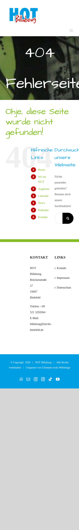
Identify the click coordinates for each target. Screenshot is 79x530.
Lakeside (43, 195)
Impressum (63, 277)
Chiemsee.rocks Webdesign (56, 367)
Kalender (43, 210)
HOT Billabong (43, 362)
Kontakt (42, 217)
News (41, 202)
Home (41, 169)
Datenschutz (64, 287)
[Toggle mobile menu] (71, 30)
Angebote (43, 188)
